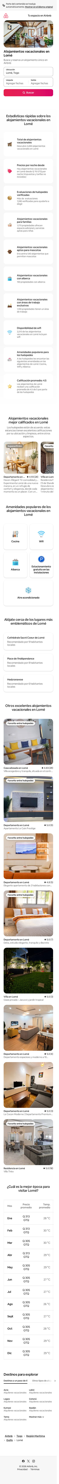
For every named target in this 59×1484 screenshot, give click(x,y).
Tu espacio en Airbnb (39, 15)
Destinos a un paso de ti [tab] (15, 1380)
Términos (34, 1469)
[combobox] (28, 73)
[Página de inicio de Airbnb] (6, 15)
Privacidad (22, 1469)
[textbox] (16, 83)
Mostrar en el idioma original (39, 7)
